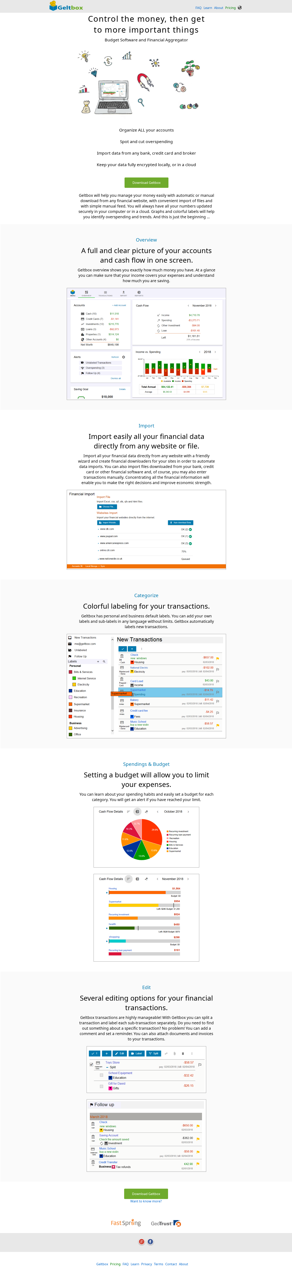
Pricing (230, 8)
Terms (158, 1264)
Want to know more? (146, 1201)
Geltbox (102, 1264)
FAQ (198, 8)
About (218, 8)
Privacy (146, 1264)
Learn (208, 8)
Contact (171, 1264)
